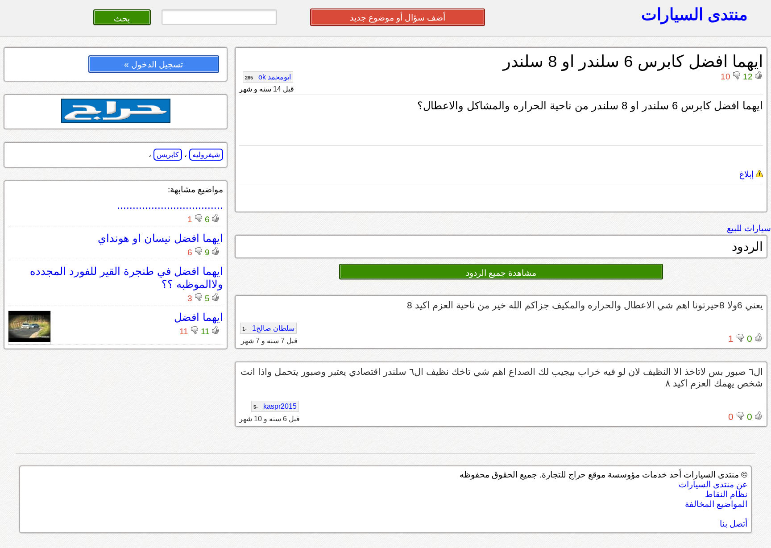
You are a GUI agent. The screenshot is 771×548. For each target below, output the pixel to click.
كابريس (168, 154)
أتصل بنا (733, 523)
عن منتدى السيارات (713, 484)
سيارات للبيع (749, 228)
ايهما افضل (198, 317)
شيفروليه (206, 154)
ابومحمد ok (268, 77)
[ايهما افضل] (29, 340)
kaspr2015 (275, 406)
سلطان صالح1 (268, 328)
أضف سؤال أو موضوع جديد (397, 17)
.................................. (170, 205)
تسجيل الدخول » (153, 64)
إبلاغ (747, 174)
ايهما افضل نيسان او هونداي (160, 238)
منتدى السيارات (694, 14)
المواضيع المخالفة (716, 504)
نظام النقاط (726, 494)
